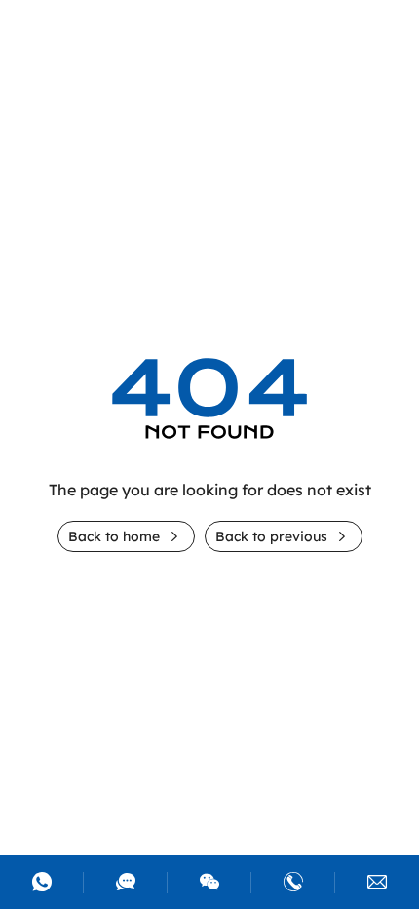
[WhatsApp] (42, 882)
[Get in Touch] (126, 882)
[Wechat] (209, 882)
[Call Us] (293, 882)
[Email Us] (377, 882)
